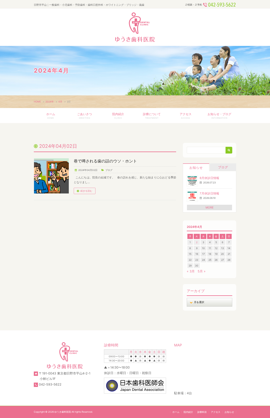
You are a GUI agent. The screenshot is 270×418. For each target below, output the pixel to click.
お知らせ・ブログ (219, 115)
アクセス (186, 115)
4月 (60, 101)
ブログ (108, 170)
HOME (37, 101)
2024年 (49, 101)
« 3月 (191, 271)
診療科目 (202, 411)
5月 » (202, 271)
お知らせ (196, 168)
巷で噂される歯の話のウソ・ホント (105, 161)
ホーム (50, 115)
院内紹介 (118, 115)
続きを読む (86, 190)
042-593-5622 (50, 384)
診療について (152, 115)
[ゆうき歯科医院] (135, 27)
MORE (209, 207)
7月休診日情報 (209, 193)
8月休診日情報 (209, 178)
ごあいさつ (84, 115)
